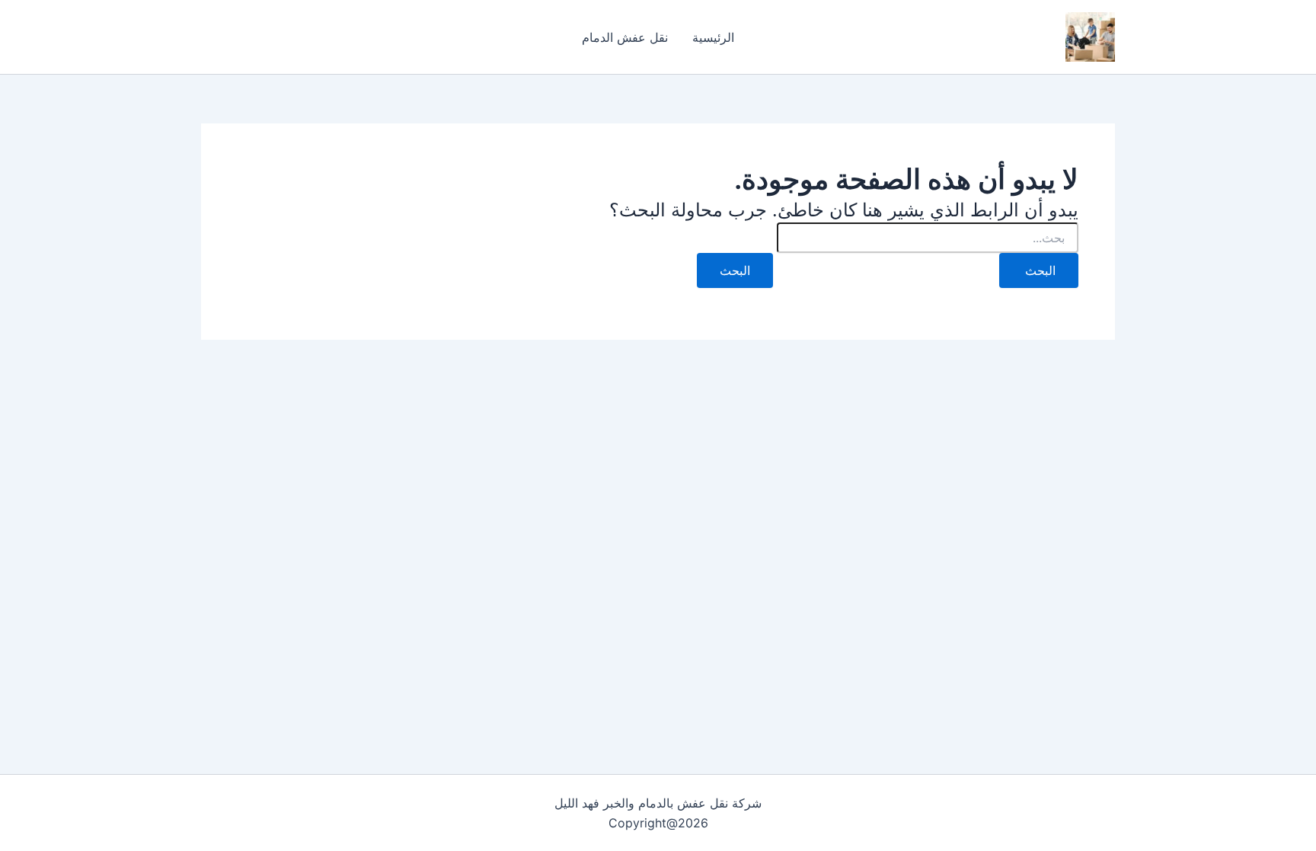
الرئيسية (713, 37)
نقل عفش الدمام (625, 37)
